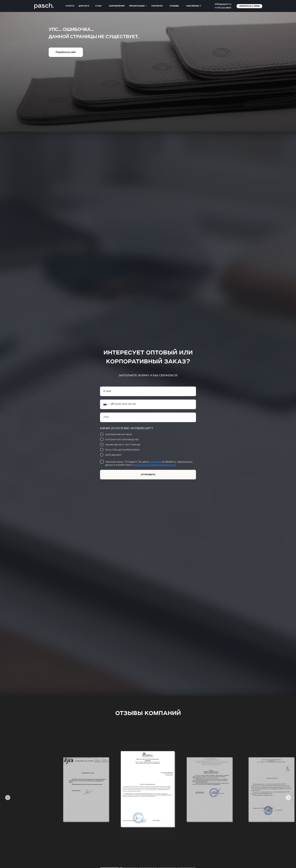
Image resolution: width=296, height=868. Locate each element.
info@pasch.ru (223, 4)
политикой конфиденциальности (155, 464)
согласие (155, 461)
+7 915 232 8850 (222, 7)
